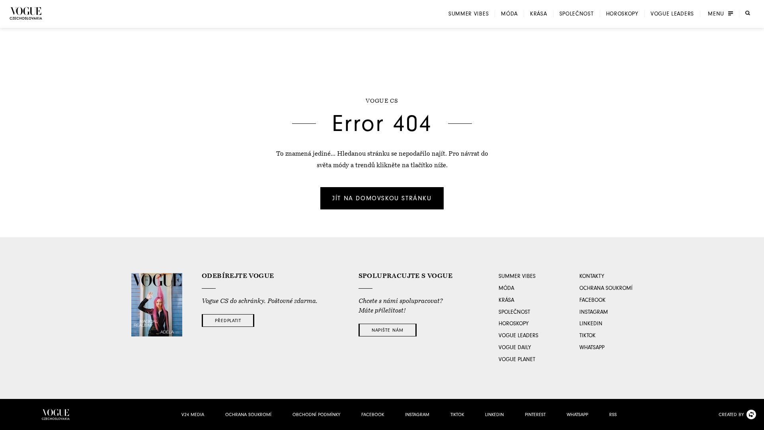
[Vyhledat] (747, 13)
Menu (716, 14)
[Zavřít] (755, 421)
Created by (731, 414)
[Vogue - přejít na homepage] (26, 13)
